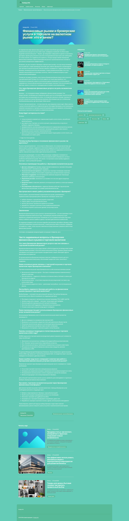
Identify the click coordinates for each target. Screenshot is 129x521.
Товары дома (51, 496)
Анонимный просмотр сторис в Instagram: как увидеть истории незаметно (96, 64)
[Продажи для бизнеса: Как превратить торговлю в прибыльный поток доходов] (80, 55)
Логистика (37, 6)
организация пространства (96, 115)
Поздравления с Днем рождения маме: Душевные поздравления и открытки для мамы (96, 102)
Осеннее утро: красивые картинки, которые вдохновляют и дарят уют (97, 74)
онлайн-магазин (29, 6)
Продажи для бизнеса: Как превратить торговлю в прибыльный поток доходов (96, 55)
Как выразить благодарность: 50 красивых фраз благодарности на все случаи (97, 83)
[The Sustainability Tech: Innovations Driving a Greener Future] (31, 438)
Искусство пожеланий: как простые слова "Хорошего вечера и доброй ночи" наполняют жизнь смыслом (96, 93)
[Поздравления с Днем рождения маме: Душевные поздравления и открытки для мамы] (80, 102)
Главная (20, 9)
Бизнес (43, 6)
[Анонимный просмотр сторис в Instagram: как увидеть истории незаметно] (80, 65)
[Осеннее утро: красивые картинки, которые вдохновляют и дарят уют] (80, 74)
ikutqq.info (36, 517)
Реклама (50, 472)
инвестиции (50, 6)
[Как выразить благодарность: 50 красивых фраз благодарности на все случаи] (80, 83)
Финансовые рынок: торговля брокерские (33, 9)
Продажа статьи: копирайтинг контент (57, 447)
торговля (21, 6)
